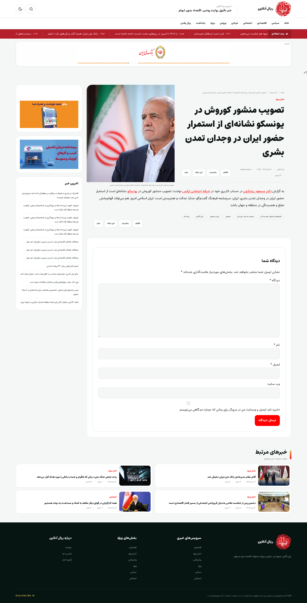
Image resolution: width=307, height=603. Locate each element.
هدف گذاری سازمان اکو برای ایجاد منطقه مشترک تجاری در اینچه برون (49, 302)
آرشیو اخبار (67, 559)
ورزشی (223, 23)
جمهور (228, 216)
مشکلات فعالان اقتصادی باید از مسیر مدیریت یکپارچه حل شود (52, 241)
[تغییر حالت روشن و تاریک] (20, 9)
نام (277, 345)
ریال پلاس (185, 23)
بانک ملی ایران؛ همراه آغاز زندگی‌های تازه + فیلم (85, 34)
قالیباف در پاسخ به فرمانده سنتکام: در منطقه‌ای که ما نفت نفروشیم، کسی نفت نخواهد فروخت (50, 195)
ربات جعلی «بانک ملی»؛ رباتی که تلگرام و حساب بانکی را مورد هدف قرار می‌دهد (77, 477)
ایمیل (275, 364)
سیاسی (275, 23)
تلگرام (225, 172)
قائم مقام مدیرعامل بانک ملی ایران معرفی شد (231, 477)
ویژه (212, 23)
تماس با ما (67, 553)
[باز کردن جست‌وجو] (31, 9)
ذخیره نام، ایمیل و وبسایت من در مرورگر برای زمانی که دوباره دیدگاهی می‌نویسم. (229, 409)
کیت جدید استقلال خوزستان (222, 34)
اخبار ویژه (273, 92)
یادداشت (200, 23)
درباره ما (68, 547)
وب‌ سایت (273, 384)
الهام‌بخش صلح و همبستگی (271, 216)
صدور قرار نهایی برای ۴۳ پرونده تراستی (62, 266)
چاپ (186, 172)
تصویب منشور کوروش (245, 216)
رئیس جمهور (214, 216)
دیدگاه (275, 280)
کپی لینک (199, 172)
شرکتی (234, 23)
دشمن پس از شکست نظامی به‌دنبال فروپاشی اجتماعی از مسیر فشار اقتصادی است (212, 503)
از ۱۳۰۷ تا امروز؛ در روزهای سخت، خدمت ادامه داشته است (158, 34)
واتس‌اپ (212, 172)
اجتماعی (247, 23)
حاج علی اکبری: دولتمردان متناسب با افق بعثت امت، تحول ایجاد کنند (49, 274)
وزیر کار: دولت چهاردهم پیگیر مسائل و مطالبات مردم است (54, 282)
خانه (286, 23)
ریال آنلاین (199, 216)
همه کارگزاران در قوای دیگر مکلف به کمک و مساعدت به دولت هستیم (80, 503)
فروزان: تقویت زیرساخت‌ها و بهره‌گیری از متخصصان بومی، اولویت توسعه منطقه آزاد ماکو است (50, 207)
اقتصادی (261, 23)
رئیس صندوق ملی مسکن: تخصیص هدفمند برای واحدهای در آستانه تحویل (50, 292)
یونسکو (186, 216)
